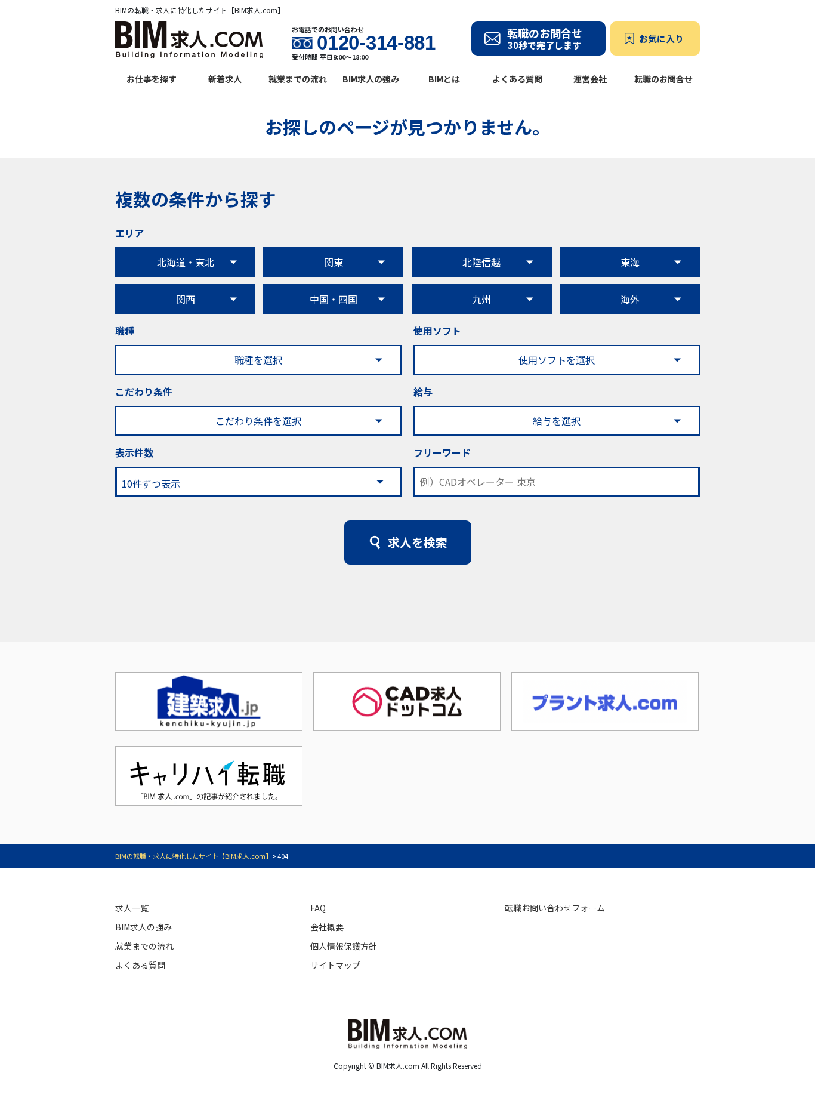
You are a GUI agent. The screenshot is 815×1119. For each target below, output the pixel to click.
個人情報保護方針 (343, 946)
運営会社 (590, 79)
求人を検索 (417, 542)
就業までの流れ (297, 79)
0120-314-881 (376, 43)
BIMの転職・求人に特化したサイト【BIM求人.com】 (193, 856)
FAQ (318, 908)
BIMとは (444, 79)
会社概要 (327, 927)
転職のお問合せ (663, 79)
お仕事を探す (151, 79)
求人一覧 (132, 908)
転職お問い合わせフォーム (555, 908)
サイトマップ (335, 965)
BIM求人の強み (370, 79)
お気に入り (661, 38)
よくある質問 (517, 79)
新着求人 (225, 79)
